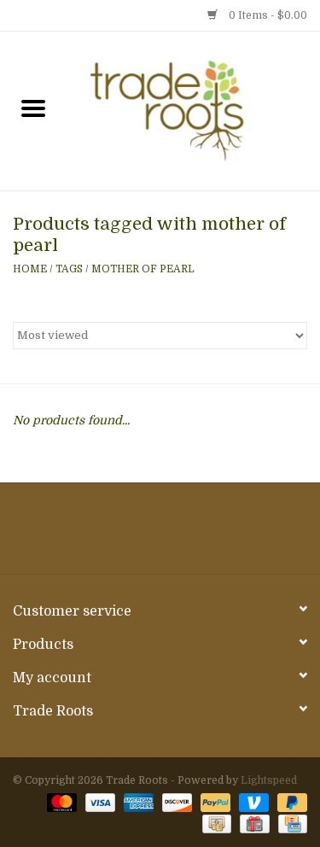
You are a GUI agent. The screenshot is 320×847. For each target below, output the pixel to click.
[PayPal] (214, 802)
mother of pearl (143, 269)
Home (30, 269)
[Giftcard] (252, 823)
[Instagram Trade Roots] (160, 534)
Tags (69, 269)
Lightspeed (269, 780)
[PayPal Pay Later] (289, 802)
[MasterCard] (60, 802)
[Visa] (98, 802)
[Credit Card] (289, 823)
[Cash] (215, 823)
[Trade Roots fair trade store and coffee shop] (194, 110)
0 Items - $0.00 (266, 15)
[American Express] (137, 802)
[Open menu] (33, 108)
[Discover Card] (175, 802)
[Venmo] (252, 802)
